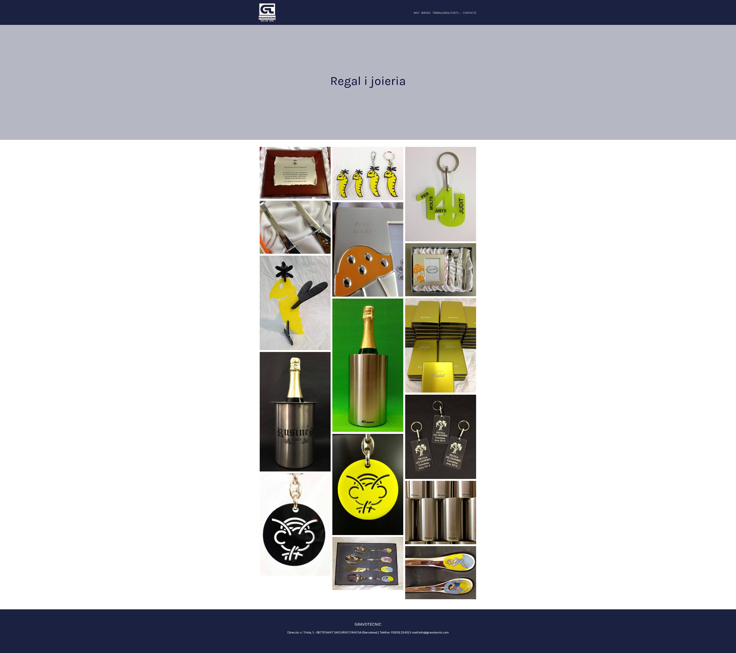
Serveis (425, 12)
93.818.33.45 (399, 632)
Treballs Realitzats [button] (445, 12)
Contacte (469, 12)
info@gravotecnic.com (434, 632)
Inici (416, 12)
